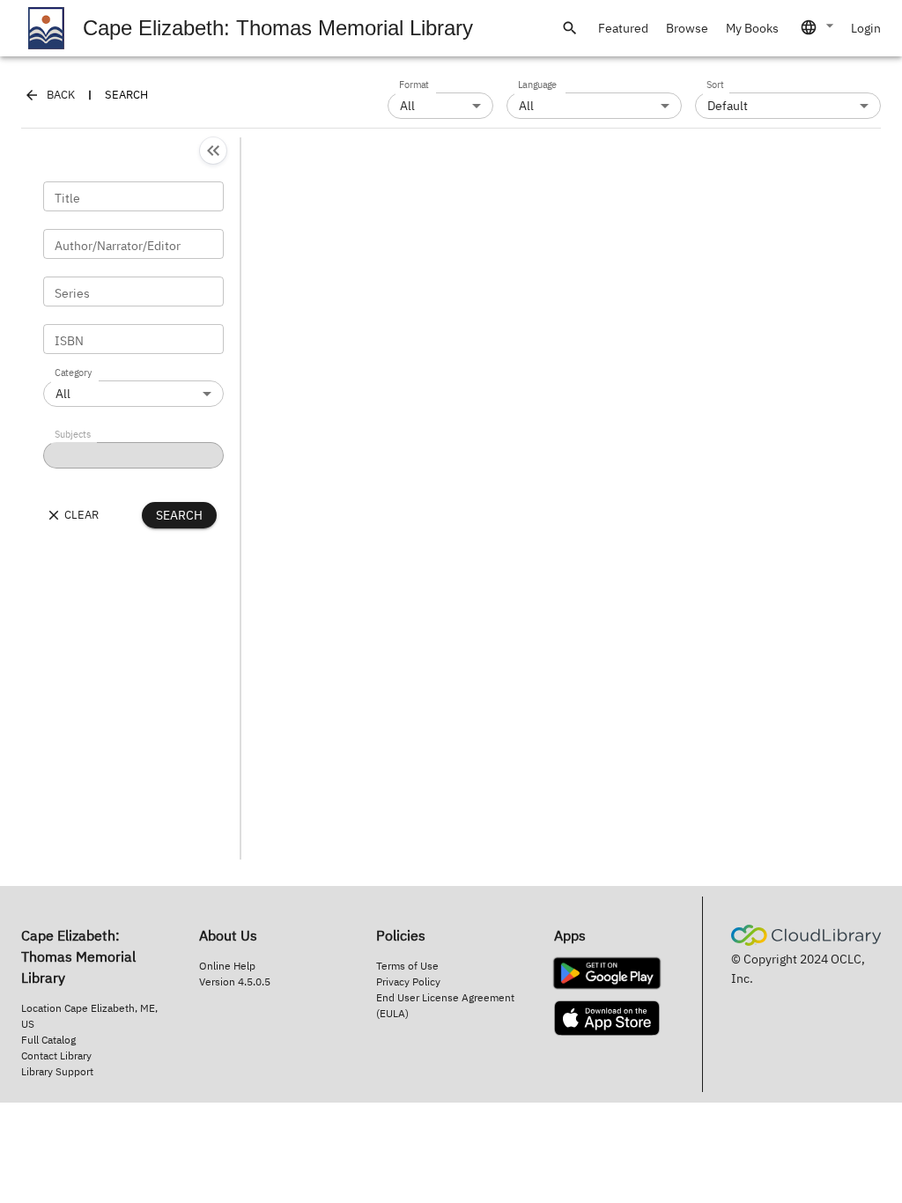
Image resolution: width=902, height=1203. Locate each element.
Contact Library (56, 1055)
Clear (81, 514)
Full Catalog (48, 1039)
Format (414, 85)
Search (179, 515)
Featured (623, 28)
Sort (715, 85)
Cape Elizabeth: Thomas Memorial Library (278, 28)
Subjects (73, 435)
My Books (752, 28)
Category (73, 373)
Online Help (227, 965)
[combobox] (818, 27)
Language (537, 85)
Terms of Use (407, 965)
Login (866, 28)
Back (61, 94)
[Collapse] (213, 150)
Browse (687, 28)
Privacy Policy (408, 981)
